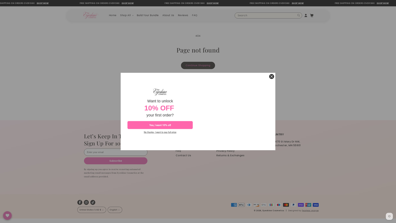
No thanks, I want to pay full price (160, 132)
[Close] (271, 76)
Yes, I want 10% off (160, 125)
